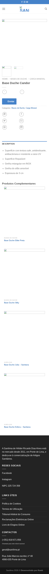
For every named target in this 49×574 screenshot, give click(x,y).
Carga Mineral (37, 79)
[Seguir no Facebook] (22, 2)
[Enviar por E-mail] (21, 121)
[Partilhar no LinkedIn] (21, 127)
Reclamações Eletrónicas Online (18, 519)
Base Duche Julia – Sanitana (16, 365)
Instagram (7, 479)
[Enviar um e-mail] (27, 2)
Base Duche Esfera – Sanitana (17, 427)
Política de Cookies (11, 504)
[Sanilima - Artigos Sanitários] (24, 9)
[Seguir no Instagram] (24, 2)
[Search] (46, 8)
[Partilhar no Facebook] (21, 114)
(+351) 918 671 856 (11, 540)
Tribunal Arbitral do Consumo (16, 514)
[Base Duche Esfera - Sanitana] (24, 397)
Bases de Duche (18, 79)
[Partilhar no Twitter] (4, 121)
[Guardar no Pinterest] (4, 127)
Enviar (11, 101)
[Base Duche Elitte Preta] (24, 211)
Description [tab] (8, 144)
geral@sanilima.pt (11, 549)
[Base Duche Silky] (24, 273)
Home (5, 79)
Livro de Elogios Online (13, 525)
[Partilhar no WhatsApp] (4, 114)
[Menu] (3, 8)
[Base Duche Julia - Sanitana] (24, 335)
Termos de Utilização (12, 509)
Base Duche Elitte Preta (14, 240)
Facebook (7, 473)
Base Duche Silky (11, 303)
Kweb (40, 570)
